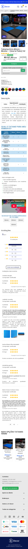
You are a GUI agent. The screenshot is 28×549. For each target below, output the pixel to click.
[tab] (5, 104)
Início (2, 10)
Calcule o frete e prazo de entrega (13, 67)
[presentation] (26, 43)
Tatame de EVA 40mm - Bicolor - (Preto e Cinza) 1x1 (20, 450)
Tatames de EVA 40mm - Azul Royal (7, 451)
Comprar (14, 64)
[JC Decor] (6, 7)
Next (25, 334)
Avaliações (7, 231)
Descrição (5, 99)
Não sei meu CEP (6, 73)
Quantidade (23, 57)
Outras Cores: (5, 87)
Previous (2, 334)
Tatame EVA (6, 11)
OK (23, 70)
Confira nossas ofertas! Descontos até (14, 2)
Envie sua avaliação (13, 267)
